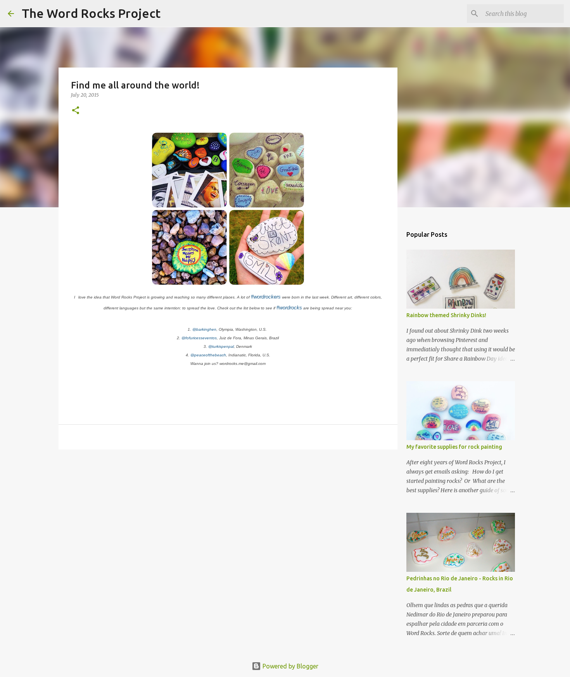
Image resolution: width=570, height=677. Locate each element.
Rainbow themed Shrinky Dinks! (446, 315)
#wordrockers (266, 297)
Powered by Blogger (289, 666)
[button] (75, 111)
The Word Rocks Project (91, 13)
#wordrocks (289, 308)
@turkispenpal (221, 346)
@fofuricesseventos (199, 338)
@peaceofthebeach (208, 355)
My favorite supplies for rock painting (454, 447)
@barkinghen (204, 329)
